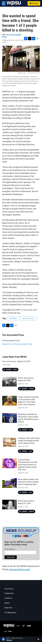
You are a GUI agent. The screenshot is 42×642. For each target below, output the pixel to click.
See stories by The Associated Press (17, 344)
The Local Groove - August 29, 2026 (16, 361)
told (25, 138)
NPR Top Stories (28, 318)
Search (7, 603)
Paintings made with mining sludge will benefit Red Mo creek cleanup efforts (28, 440)
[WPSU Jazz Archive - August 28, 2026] (9, 381)
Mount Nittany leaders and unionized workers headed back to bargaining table (28, 481)
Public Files (8, 608)
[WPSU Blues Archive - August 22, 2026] (9, 504)
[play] (3, 639)
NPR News (13, 318)
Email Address (10, 549)
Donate (35, 3)
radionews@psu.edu (19, 569)
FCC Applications (10, 612)
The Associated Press (11, 36)
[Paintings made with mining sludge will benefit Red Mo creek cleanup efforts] (9, 442)
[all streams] (39, 639)
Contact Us (8, 598)
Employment (9, 593)
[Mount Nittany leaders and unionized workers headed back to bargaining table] (9, 483)
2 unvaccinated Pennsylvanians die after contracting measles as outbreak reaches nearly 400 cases (27, 465)
